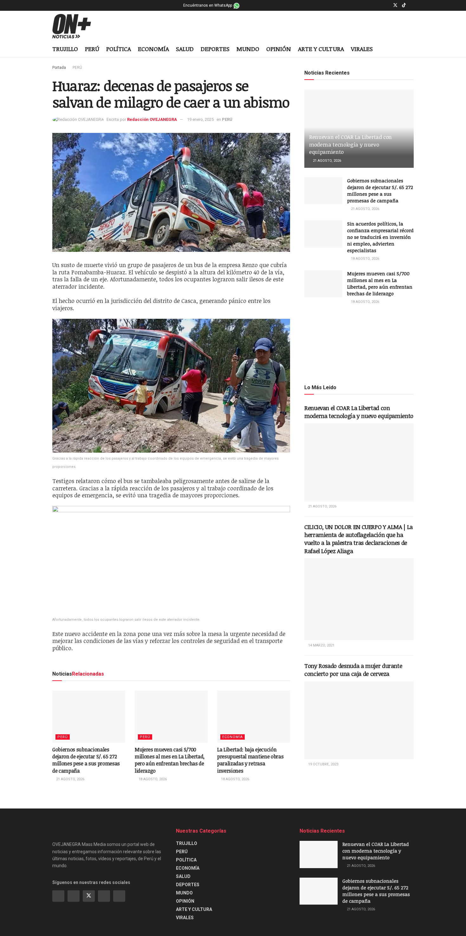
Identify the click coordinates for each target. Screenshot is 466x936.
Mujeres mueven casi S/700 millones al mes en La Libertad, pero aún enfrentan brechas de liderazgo (169, 760)
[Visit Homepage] (76, 26)
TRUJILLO (65, 49)
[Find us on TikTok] (404, 5)
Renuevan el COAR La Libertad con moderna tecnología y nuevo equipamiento (350, 144)
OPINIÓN (278, 49)
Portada (59, 67)
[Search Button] (411, 49)
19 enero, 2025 (200, 119)
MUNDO (247, 49)
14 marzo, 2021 (320, 645)
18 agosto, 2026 (152, 779)
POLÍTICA (118, 49)
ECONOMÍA (153, 49)
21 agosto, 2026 (69, 779)
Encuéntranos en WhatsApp (208, 5)
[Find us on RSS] (119, 896)
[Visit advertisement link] (359, 343)
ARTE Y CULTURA (321, 49)
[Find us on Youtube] (412, 5)
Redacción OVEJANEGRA (152, 119)
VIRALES (362, 49)
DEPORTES (215, 49)
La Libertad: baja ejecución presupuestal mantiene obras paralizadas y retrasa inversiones (250, 760)
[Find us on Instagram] (387, 5)
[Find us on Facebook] (379, 5)
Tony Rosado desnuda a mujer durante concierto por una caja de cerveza (353, 669)
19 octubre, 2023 (322, 764)
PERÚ (92, 49)
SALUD (185, 49)
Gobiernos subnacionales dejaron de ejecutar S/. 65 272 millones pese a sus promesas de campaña (86, 760)
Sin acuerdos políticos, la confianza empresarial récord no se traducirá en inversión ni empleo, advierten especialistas (380, 236)
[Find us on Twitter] (395, 5)
